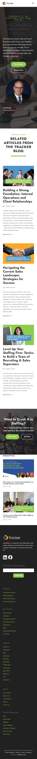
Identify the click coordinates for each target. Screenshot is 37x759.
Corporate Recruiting (9, 602)
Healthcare (6, 616)
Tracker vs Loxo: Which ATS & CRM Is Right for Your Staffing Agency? (18, 516)
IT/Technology (7, 613)
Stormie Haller (10, 206)
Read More (6, 234)
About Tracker (7, 693)
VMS (4, 677)
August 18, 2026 (7, 486)
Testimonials (6, 696)
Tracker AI (6, 647)
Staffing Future (22, 755)
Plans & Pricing (7, 731)
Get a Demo (6, 734)
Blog (4, 716)
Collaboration (7, 665)
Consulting (6, 634)
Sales (4, 653)
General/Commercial (9, 619)
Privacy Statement (10, 752)
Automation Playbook (9, 728)
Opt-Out (18, 752)
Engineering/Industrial (9, 631)
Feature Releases (8, 725)
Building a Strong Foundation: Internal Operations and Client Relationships (18, 196)
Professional (6, 625)
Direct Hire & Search (9, 599)
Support (5, 702)
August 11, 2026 (7, 519)
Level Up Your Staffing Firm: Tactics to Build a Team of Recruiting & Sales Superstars (18, 356)
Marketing (6, 659)
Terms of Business (26, 752)
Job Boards (6, 662)
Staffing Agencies (8, 596)
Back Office (6, 671)
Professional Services (9, 593)
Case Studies (6, 719)
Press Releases (7, 699)
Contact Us (6, 705)
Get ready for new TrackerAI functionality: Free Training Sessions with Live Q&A (18, 483)
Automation (6, 656)
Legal (4, 628)
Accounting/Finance (9, 622)
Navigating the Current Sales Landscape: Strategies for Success (14, 275)
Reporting (6, 674)
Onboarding (6, 668)
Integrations (6, 680)
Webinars (5, 722)
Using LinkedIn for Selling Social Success (18, 29)
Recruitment (6, 650)
